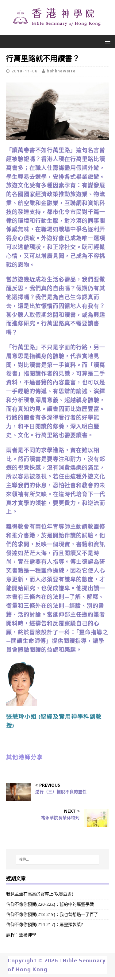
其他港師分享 (24, 757)
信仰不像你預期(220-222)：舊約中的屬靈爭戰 (50, 904)
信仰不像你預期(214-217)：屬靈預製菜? (44, 924)
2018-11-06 (24, 71)
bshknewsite (61, 71)
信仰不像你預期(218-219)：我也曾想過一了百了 (52, 914)
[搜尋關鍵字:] (57, 859)
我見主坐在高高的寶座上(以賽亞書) (39, 894)
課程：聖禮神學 (21, 935)
